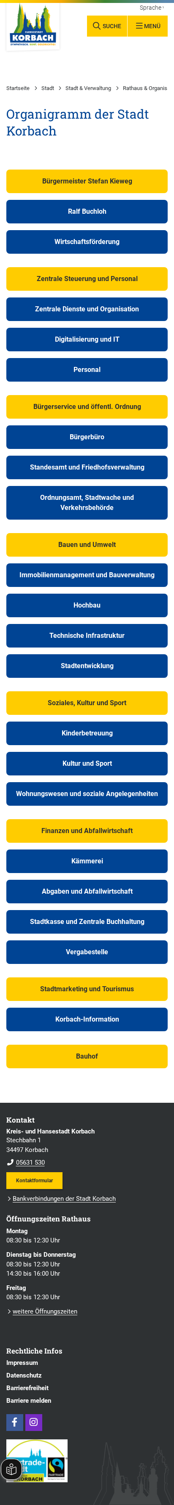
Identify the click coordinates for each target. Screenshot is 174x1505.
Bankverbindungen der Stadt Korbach (64, 1198)
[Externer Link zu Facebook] (14, 1422)
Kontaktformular (34, 1180)
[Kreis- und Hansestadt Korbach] (87, 1147)
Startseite (18, 88)
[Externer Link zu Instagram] (33, 1422)
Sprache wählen (151, 8)
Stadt (47, 88)
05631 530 (25, 1162)
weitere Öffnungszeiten (45, 1311)
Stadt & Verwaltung (88, 88)
